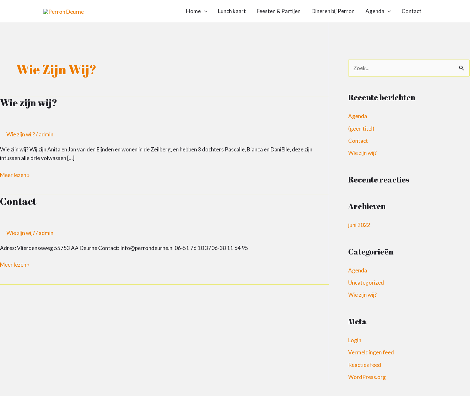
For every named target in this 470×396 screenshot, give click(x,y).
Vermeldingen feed (371, 352)
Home (193, 11)
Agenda (374, 11)
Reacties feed (364, 364)
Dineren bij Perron (333, 11)
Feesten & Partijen (279, 11)
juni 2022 (359, 225)
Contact (411, 11)
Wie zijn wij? (28, 102)
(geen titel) (361, 128)
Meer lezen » (15, 174)
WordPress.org (367, 377)
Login (354, 340)
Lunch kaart (232, 11)
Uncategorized (366, 282)
